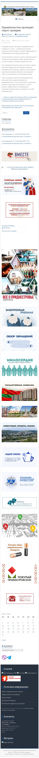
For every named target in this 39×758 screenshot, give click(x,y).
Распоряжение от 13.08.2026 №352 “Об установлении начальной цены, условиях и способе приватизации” (16, 135)
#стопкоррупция (6, 42)
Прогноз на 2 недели (9, 231)
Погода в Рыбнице (8, 226)
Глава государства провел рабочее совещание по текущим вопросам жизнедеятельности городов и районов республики (19, 99)
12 (13, 626)
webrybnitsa (8, 34)
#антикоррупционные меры (22, 40)
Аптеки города (6, 697)
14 (23, 626)
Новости (5, 36)
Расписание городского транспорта (13, 703)
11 (8, 626)
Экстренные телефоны (9, 700)
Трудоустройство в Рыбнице (11, 694)
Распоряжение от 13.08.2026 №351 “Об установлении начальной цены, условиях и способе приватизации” (16, 142)
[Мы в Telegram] (8, 659)
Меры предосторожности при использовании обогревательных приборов (18, 106)
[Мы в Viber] (4, 659)
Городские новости (24, 34)
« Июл (4, 640)
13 (18, 626)
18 (8, 629)
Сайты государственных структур (12, 691)
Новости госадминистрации (18, 36)
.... (2, 147)
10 (3, 626)
